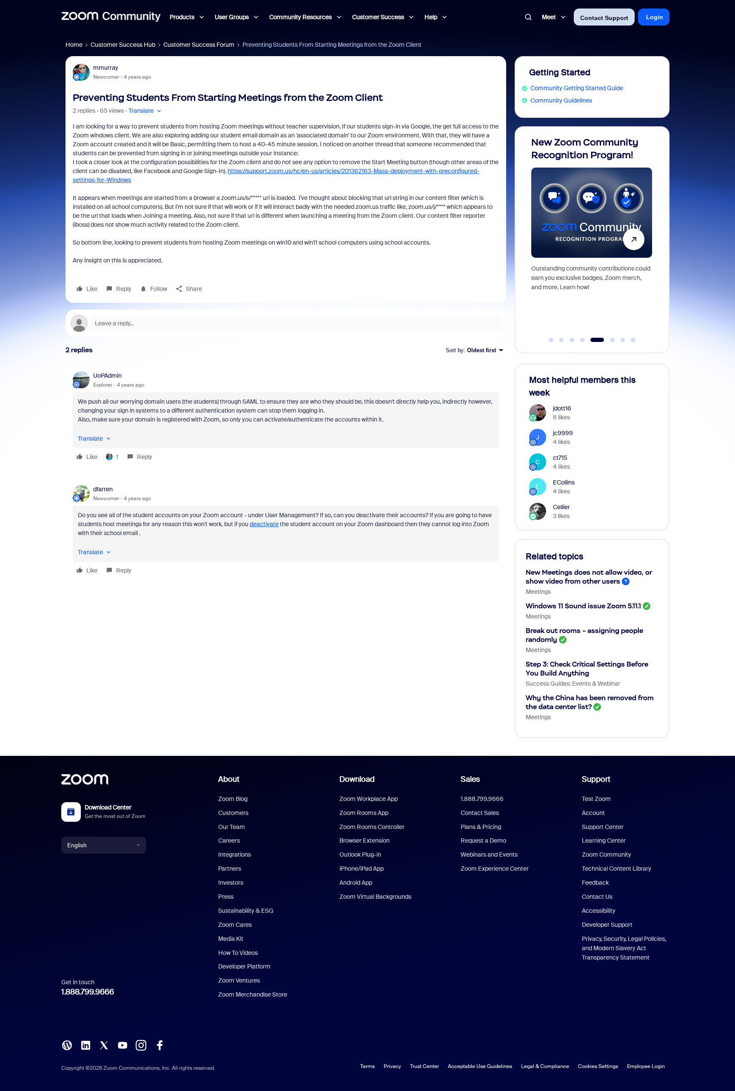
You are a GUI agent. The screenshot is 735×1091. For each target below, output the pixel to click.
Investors (230, 882)
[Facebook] (159, 1044)
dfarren (103, 489)
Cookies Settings (598, 1066)
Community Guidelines (561, 100)
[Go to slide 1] (551, 340)
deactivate (264, 524)
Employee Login (646, 1066)
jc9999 (563, 433)
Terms (367, 1066)
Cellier (561, 507)
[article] (286, 417)
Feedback (595, 882)
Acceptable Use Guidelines (480, 1066)
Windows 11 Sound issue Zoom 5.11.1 (583, 606)
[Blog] (66, 1044)
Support (596, 779)
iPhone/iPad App (361, 868)
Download (357, 779)
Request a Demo (483, 840)
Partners (229, 868)
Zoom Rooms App (363, 813)
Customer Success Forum (198, 44)
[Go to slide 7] (623, 340)
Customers (233, 813)
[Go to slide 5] (593, 340)
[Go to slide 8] (633, 340)
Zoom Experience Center (495, 868)
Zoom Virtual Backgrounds (375, 896)
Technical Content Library (616, 868)
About (228, 779)
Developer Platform (244, 966)
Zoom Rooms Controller (372, 827)
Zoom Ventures (239, 980)
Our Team (231, 827)
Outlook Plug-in (360, 854)
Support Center (603, 827)
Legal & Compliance (545, 1066)
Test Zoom (596, 799)
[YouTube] (122, 1044)
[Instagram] (140, 1044)
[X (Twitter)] (103, 1044)
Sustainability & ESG (245, 910)
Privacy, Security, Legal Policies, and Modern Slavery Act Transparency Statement (624, 948)
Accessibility (598, 910)
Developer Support (607, 925)
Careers (229, 840)
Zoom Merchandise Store (252, 994)
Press (226, 896)
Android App (355, 882)
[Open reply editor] (286, 323)
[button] (145, 110)
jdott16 (562, 408)
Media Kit (230, 939)
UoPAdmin (107, 375)
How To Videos (238, 953)
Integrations (234, 854)
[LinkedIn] (85, 1044)
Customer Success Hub (123, 44)
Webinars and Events (489, 854)
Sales (470, 779)
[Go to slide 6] (607, 340)
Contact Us (597, 896)
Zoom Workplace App (368, 799)
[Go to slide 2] (561, 340)
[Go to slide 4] (582, 340)
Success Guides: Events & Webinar (573, 683)
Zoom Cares (235, 925)
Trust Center (424, 1066)
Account (593, 813)
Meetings (538, 591)
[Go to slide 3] (572, 340)
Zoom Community (606, 854)
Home (74, 44)
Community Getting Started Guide (576, 88)
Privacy (392, 1066)
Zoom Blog (233, 799)
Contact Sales (480, 813)
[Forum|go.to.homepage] (111, 17)
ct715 (560, 457)
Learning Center (604, 840)
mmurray (105, 67)
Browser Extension (364, 840)
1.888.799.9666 (87, 992)
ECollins (564, 482)
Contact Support (604, 17)
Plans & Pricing (481, 827)
